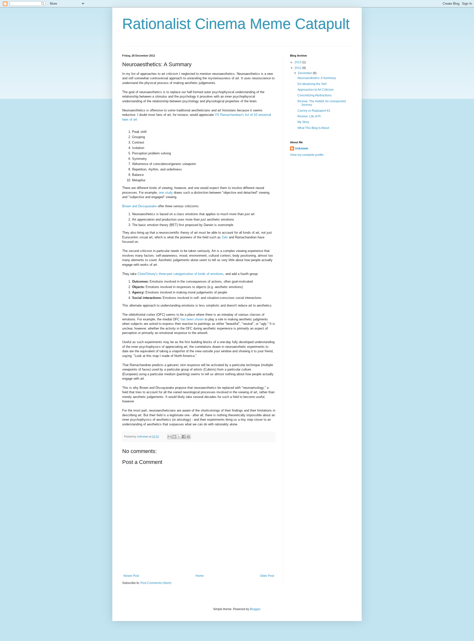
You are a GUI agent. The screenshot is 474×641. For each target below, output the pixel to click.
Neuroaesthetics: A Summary (316, 78)
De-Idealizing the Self (311, 84)
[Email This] (169, 436)
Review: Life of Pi (309, 116)
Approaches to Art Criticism (315, 89)
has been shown (192, 319)
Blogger (255, 609)
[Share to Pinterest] (188, 436)
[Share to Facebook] (183, 436)
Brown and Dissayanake (139, 206)
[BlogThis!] (174, 436)
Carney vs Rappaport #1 (313, 110)
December (305, 73)
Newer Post (131, 576)
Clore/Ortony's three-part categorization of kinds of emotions (180, 274)
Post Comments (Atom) (155, 583)
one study (166, 192)
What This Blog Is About (313, 128)
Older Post (267, 576)
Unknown (301, 148)
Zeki (225, 237)
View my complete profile (307, 155)
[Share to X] (179, 436)
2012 (298, 68)
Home (200, 576)
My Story (303, 122)
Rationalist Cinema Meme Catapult (236, 24)
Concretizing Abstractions (314, 95)
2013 (298, 62)
